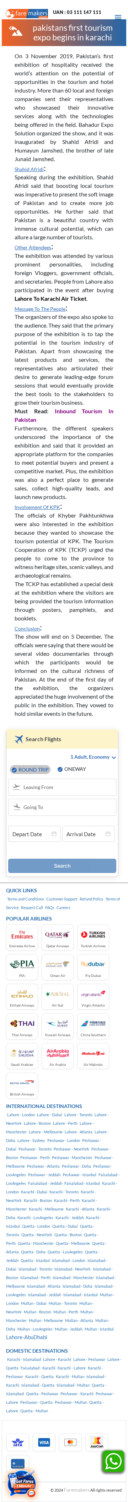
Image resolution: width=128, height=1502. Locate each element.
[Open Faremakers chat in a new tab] (21, 1484)
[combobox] (65, 788)
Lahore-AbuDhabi (26, 1337)
